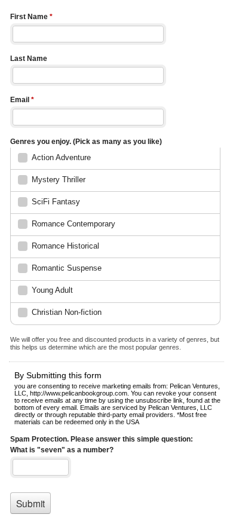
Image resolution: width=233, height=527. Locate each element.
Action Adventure (61, 157)
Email (22, 100)
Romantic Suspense (67, 268)
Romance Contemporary (73, 223)
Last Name (28, 58)
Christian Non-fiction (67, 312)
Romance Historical (65, 245)
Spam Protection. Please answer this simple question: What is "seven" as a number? (101, 445)
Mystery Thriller (58, 179)
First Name (31, 17)
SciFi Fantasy (56, 201)
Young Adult (52, 290)
